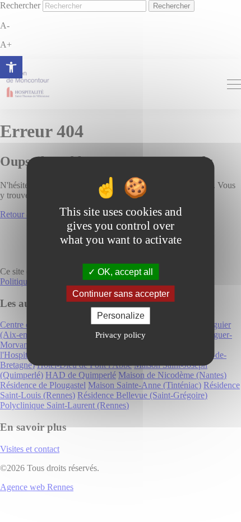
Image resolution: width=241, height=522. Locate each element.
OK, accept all (124, 272)
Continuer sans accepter (120, 294)
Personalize (121, 315)
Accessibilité (11, 67)
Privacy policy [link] (120, 334)
